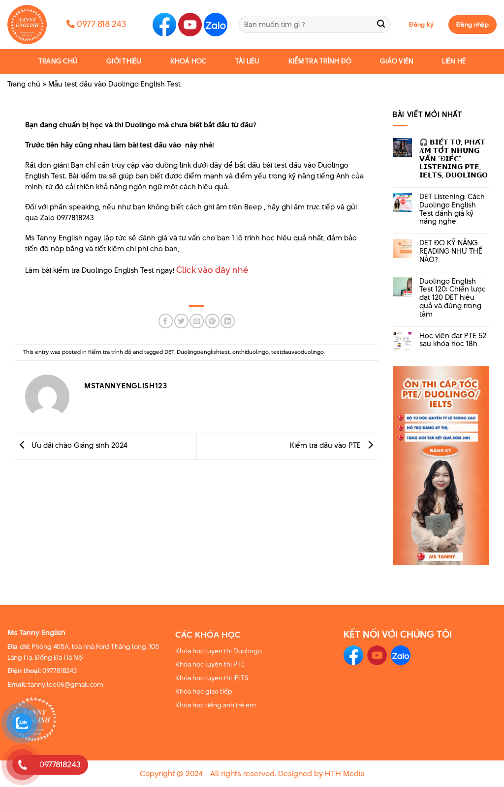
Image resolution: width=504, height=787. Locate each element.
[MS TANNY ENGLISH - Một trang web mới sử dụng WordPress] (29, 24)
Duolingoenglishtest (203, 352)
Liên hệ (454, 61)
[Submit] (381, 24)
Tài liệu (247, 61)
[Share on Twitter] (181, 321)
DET (169, 352)
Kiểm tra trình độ (319, 61)
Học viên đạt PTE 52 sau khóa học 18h (452, 340)
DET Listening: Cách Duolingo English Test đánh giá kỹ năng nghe (452, 209)
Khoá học (188, 61)
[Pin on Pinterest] (212, 321)
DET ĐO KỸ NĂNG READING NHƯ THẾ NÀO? (450, 251)
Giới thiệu (124, 61)
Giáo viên (396, 61)
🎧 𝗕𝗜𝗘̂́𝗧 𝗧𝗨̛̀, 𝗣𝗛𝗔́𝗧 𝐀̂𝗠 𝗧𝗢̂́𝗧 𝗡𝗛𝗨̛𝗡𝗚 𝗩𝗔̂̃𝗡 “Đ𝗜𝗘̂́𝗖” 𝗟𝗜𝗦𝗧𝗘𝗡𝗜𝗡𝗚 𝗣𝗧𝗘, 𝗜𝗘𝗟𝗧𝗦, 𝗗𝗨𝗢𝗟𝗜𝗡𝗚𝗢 (453, 158)
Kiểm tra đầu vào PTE (326, 445)
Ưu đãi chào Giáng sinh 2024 (78, 445)
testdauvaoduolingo (297, 352)
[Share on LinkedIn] (227, 321)
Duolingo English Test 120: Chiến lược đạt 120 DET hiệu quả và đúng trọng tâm (452, 298)
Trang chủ (58, 61)
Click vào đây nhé (212, 269)
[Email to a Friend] (196, 321)
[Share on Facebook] (165, 321)
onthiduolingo (250, 352)
